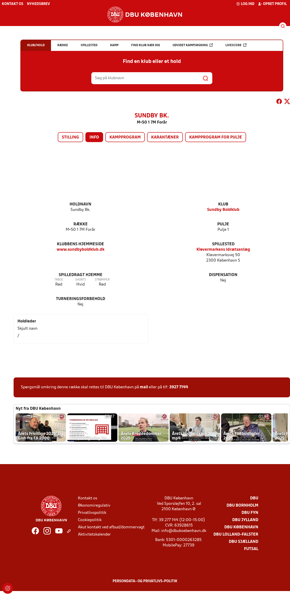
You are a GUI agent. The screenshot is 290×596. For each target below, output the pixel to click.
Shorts (80, 279)
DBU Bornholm (242, 506)
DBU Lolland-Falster (235, 534)
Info (94, 137)
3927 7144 (178, 387)
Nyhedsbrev (38, 4)
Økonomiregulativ (94, 506)
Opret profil (275, 4)
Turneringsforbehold (80, 299)
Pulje (223, 224)
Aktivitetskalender (94, 534)
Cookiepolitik (90, 520)
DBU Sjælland (243, 542)
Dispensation (223, 275)
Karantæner (165, 137)
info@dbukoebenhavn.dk (183, 531)
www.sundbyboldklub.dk (80, 250)
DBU (254, 498)
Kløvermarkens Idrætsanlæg (223, 250)
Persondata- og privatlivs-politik (145, 581)
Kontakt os (12, 4)
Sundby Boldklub (223, 210)
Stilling (70, 137)
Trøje (58, 279)
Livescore (233, 45)
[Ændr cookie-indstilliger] (7, 588)
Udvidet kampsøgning (190, 45)
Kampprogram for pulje (215, 137)
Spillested (223, 244)
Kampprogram (125, 137)
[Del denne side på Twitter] (287, 102)
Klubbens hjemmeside (80, 244)
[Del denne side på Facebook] (279, 102)
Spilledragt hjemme (80, 275)
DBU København (241, 527)
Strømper (102, 279)
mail (144, 387)
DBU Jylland (245, 520)
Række (80, 224)
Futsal (251, 549)
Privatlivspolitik (92, 513)
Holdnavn (80, 204)
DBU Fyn (250, 513)
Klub (223, 204)
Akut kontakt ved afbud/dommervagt (111, 527)
